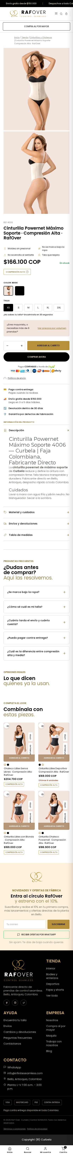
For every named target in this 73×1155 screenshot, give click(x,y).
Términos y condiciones (15, 1128)
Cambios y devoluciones (20, 1032)
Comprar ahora (36, 356)
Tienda (24, 37)
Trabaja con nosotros (54, 1043)
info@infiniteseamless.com (25, 1073)
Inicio (16, 37)
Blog (49, 1051)
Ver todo (52, 995)
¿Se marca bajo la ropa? (36, 592)
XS (8, 307)
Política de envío (17, 378)
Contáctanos (12, 1043)
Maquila (51, 1035)
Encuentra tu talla (15, 1020)
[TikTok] (24, 1003)
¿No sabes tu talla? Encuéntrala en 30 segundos (28, 314)
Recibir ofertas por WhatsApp (38, 934)
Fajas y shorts (55, 990)
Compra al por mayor (36, 26)
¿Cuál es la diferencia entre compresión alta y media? (36, 653)
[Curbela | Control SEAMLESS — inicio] (28, 14)
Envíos (8, 1026)
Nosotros (52, 1020)
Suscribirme (58, 924)
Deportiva (52, 984)
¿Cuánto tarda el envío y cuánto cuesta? (36, 622)
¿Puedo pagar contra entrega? (36, 638)
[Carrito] (66, 13)
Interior (50, 968)
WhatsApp (14, 1067)
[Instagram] (15, 1003)
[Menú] (56, 14)
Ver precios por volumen (52, 328)
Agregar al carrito (48, 345)
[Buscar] (61, 13)
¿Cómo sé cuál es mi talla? (36, 607)
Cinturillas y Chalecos (41, 37)
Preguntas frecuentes (18, 1038)
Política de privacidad (37, 1128)
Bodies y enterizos (52, 976)
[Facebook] (7, 1003)
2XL (59, 307)
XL (48, 307)
